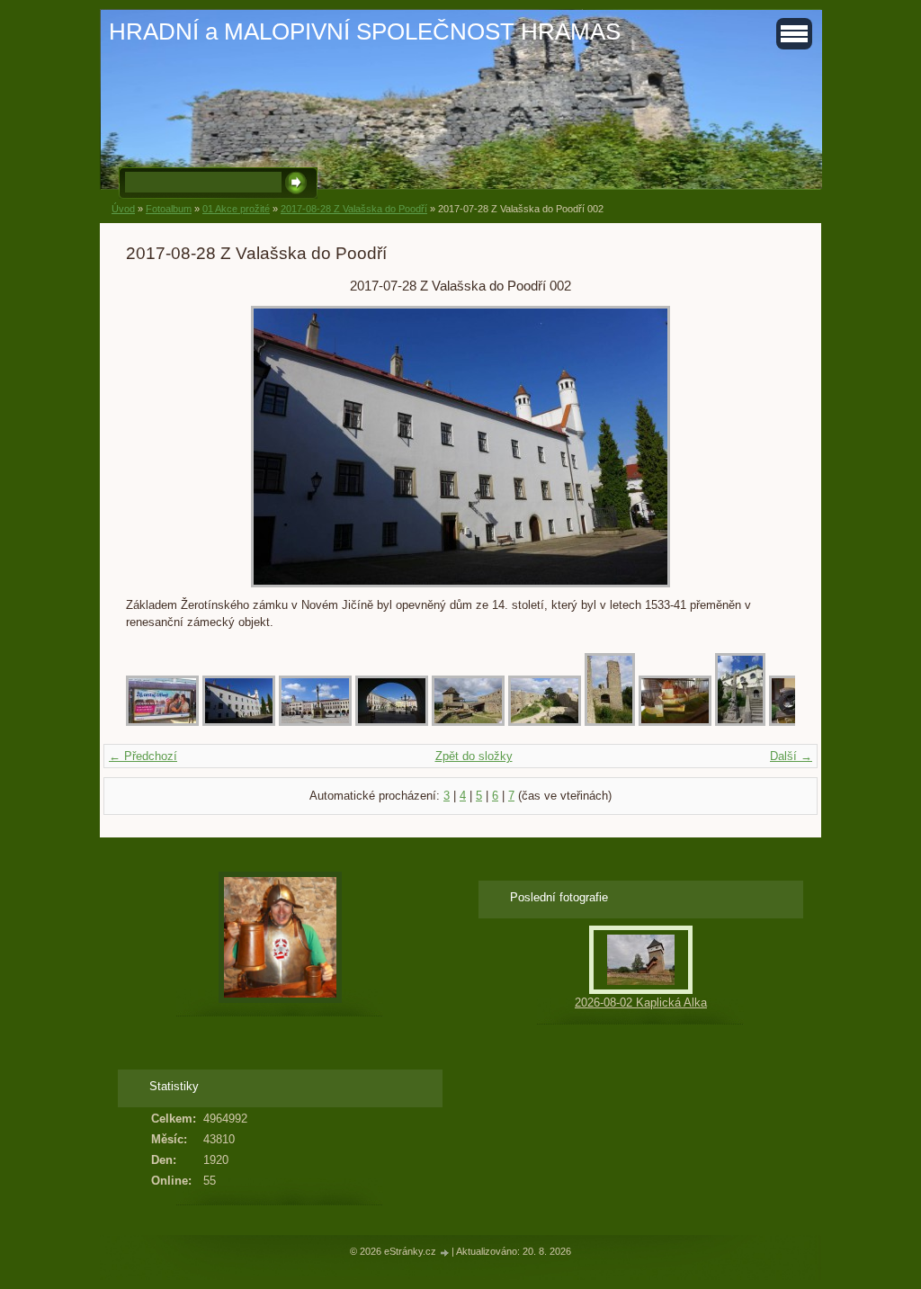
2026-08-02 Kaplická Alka (641, 1002)
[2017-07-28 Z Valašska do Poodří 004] (391, 722)
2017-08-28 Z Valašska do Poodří (354, 208)
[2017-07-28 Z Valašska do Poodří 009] (740, 722)
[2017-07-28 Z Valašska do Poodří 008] (675, 722)
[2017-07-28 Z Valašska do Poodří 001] (162, 722)
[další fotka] (766, 446)
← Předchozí (143, 756)
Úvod (123, 208)
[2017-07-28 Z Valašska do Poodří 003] (315, 722)
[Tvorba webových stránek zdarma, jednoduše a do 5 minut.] (445, 1253)
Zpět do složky (474, 756)
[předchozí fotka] (155, 446)
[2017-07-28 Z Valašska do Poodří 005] (468, 722)
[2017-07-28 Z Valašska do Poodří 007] (610, 722)
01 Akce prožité (236, 208)
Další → (791, 756)
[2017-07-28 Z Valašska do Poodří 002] (238, 722)
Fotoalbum (169, 208)
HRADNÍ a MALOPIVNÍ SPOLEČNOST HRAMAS (365, 31)
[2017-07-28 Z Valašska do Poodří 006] (544, 722)
